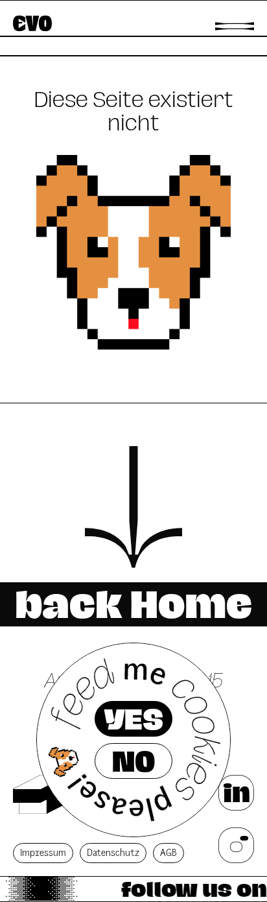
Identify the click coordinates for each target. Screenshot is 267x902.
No (134, 761)
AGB (168, 853)
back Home (133, 604)
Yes (133, 719)
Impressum (43, 853)
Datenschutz (113, 853)
